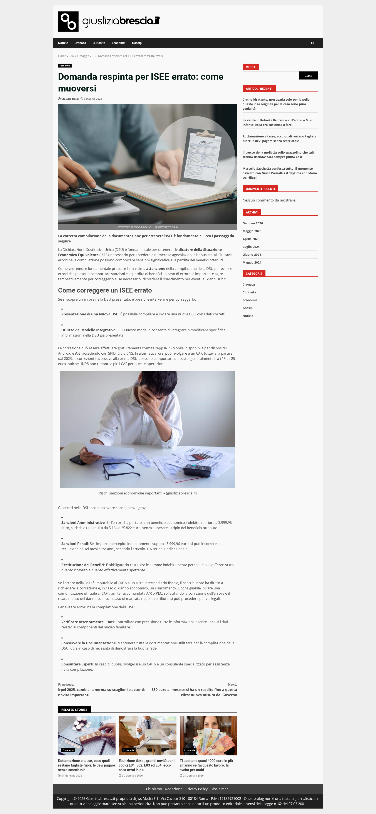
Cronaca (80, 43)
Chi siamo (154, 789)
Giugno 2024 (252, 254)
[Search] (312, 43)
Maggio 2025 (252, 231)
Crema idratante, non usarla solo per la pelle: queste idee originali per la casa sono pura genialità (276, 103)
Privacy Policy (196, 789)
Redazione (173, 789)
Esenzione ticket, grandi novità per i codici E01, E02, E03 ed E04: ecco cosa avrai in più (147, 735)
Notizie (63, 43)
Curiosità (99, 43)
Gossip (137, 43)
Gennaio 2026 (253, 223)
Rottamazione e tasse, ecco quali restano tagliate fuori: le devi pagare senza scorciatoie (87, 735)
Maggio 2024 (252, 262)
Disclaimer (219, 789)
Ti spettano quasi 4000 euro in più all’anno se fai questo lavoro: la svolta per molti (208, 735)
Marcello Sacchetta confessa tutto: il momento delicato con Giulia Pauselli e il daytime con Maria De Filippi (280, 172)
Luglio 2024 (251, 247)
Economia (119, 43)
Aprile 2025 (251, 239)
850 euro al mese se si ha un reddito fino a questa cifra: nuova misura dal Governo (194, 689)
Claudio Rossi (70, 99)
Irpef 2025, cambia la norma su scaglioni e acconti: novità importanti (101, 689)
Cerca (250, 67)
